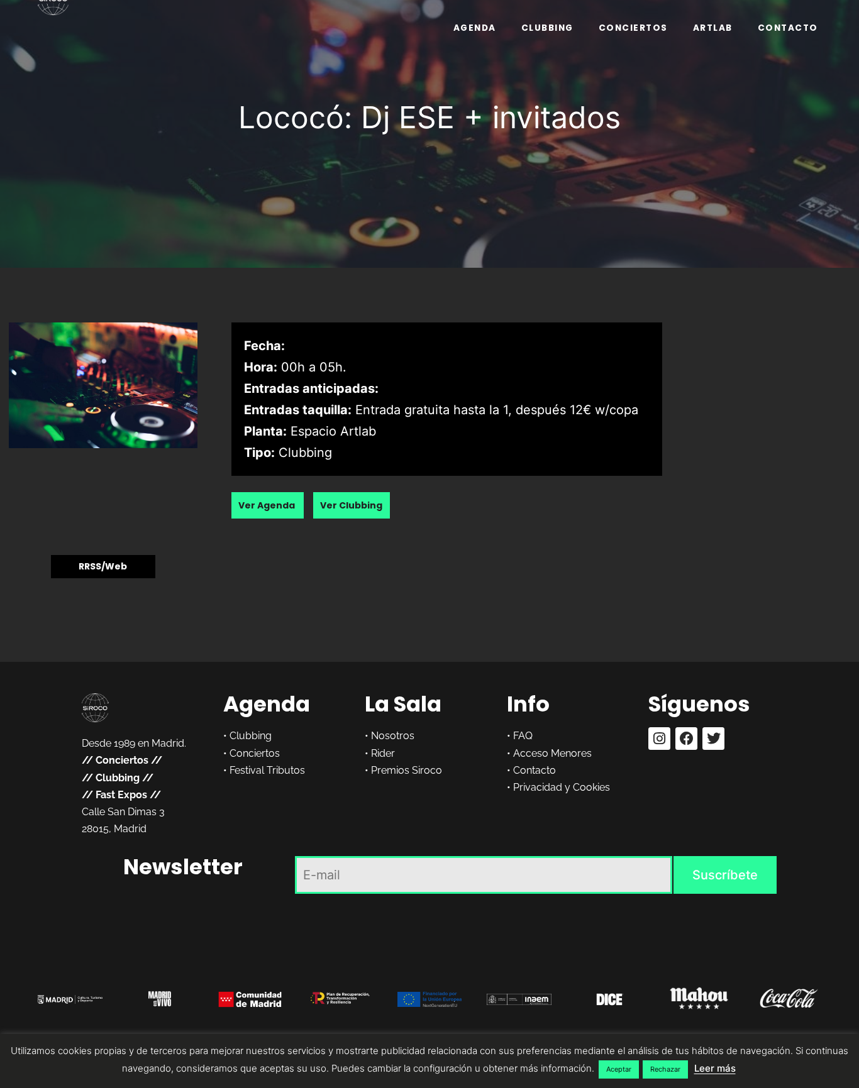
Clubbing (547, 28)
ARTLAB (713, 28)
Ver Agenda (267, 505)
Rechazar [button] (665, 1069)
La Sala (403, 704)
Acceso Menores (552, 753)
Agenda (474, 28)
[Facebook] (686, 738)
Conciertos (633, 28)
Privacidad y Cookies (561, 787)
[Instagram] (659, 738)
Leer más (715, 1068)
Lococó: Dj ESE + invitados (429, 117)
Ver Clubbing (351, 505)
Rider (383, 753)
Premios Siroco (406, 770)
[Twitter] (713, 738)
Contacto (788, 28)
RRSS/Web (103, 567)
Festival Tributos (267, 770)
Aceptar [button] (618, 1069)
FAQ (523, 736)
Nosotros (392, 736)
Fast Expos (121, 795)
